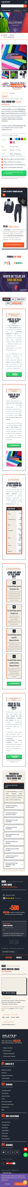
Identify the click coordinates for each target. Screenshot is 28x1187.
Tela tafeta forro (6, 1122)
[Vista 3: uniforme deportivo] (22, 75)
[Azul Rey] (19, 139)
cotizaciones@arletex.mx (8, 1024)
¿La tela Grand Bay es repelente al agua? (11, 813)
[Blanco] (14, 139)
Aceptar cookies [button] (20, 1184)
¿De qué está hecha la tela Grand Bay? (11, 806)
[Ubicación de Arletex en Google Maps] (14, 986)
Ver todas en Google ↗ (9, 952)
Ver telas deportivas (12, 244)
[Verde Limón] (25, 139)
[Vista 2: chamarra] (14, 75)
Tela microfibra (5, 1138)
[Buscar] (25, 5)
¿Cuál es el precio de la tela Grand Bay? (11, 856)
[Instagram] (12, 1152)
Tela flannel (5, 1136)
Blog (24, 10)
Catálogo (17, 10)
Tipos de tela (5, 1093)
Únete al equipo (6, 1078)
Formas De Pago (20, 299)
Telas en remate (6, 1096)
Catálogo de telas (6, 1090)
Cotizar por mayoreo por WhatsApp (14, 173)
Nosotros (4, 1072)
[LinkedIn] (17, 1152)
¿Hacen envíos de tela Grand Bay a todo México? (11, 864)
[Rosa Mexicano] (11, 142)
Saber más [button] (5, 1180)
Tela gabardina (5, 1125)
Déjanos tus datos (8, 1048)
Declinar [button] (7, 1184)
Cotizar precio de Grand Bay (15, 756)
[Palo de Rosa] (14, 142)
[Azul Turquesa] (16, 139)
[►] (16, 942)
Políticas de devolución (8, 1104)
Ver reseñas (12, 93)
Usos (13, 299)
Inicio (5, 35)
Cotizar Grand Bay (14, 445)
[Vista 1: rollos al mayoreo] (5, 75)
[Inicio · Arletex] (9, 1036)
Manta (12, 957)
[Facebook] (8, 1152)
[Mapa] (3, 1152)
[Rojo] (22, 139)
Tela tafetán (5, 1127)
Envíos (8, 303)
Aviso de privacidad (7, 1101)
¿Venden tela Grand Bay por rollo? (12, 849)
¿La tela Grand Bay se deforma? (11, 842)
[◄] (11, 942)
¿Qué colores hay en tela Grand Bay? (12, 835)
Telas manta (5, 1133)
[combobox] (12, 6)
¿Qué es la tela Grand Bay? (11, 786)
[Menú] (25, 2)
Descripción (6, 299)
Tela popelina (5, 1130)
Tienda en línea (6, 10)
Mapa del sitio (5, 1107)
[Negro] (11, 139)
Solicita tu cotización (15, 374)
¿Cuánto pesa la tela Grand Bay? (11, 828)
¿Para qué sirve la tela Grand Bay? (11, 820)
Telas (12, 35)
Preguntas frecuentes (8, 1053)
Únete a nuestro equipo (9, 1056)
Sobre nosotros (7, 1050)
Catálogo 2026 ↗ (8, 1173)
